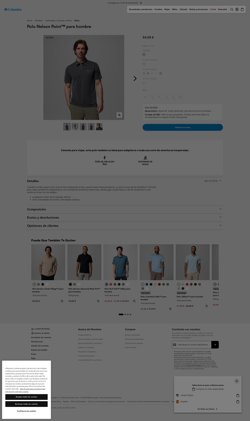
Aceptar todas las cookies (26, 397)
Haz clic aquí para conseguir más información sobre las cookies (25, 390)
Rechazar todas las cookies (26, 404)
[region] (26, 390)
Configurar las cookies (26, 411)
